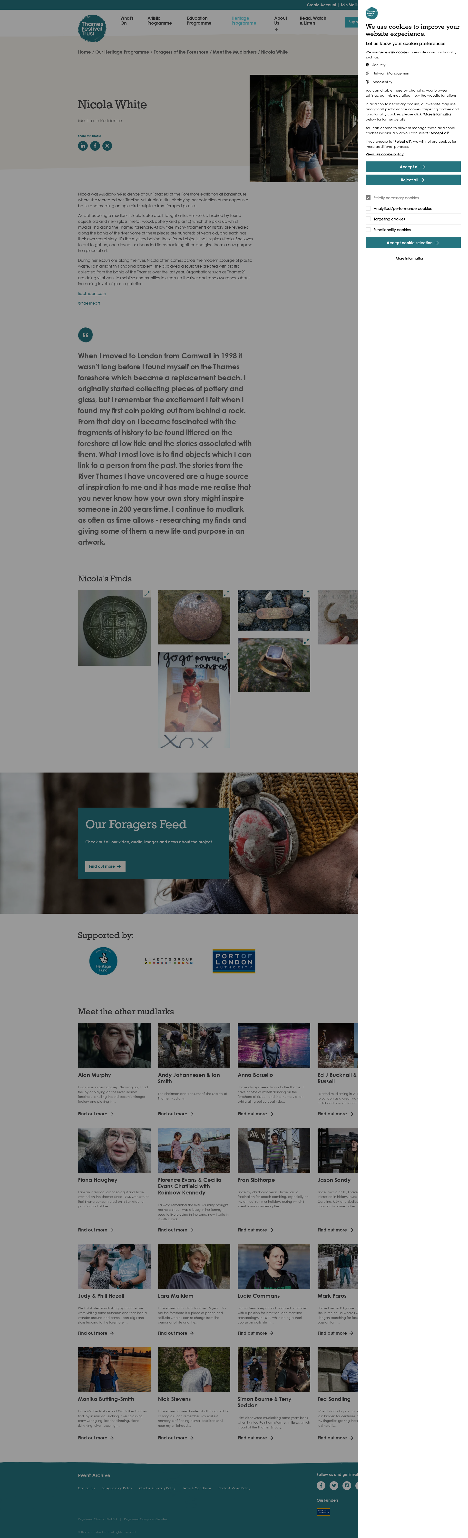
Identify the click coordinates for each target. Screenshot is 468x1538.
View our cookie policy (385, 154)
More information (410, 258)
